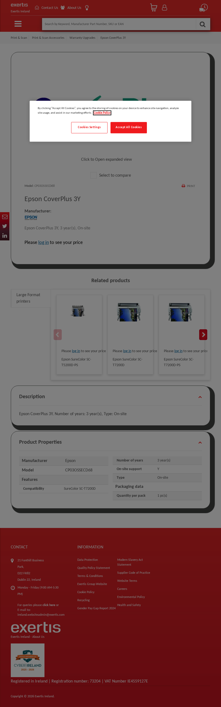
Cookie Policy (102, 112)
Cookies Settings (89, 127)
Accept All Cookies (128, 127)
